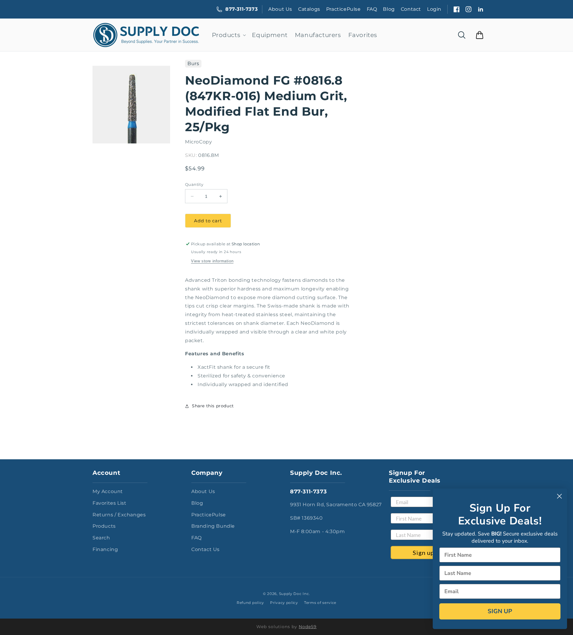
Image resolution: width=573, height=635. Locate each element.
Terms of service (320, 602)
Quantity (194, 184)
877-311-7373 (241, 9)
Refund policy (250, 602)
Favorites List (109, 503)
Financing (105, 549)
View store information (212, 261)
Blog (389, 9)
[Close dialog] (559, 496)
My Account (108, 491)
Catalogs (309, 9)
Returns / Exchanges (119, 515)
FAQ (372, 9)
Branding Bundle (213, 526)
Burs (193, 63)
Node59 (308, 626)
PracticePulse (343, 9)
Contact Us (205, 549)
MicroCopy (198, 142)
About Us (280, 9)
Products (104, 526)
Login (434, 9)
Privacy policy (284, 602)
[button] (228, 34)
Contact (411, 9)
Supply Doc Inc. (294, 593)
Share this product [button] (213, 405)
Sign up (423, 552)
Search (101, 538)
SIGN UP (500, 611)
